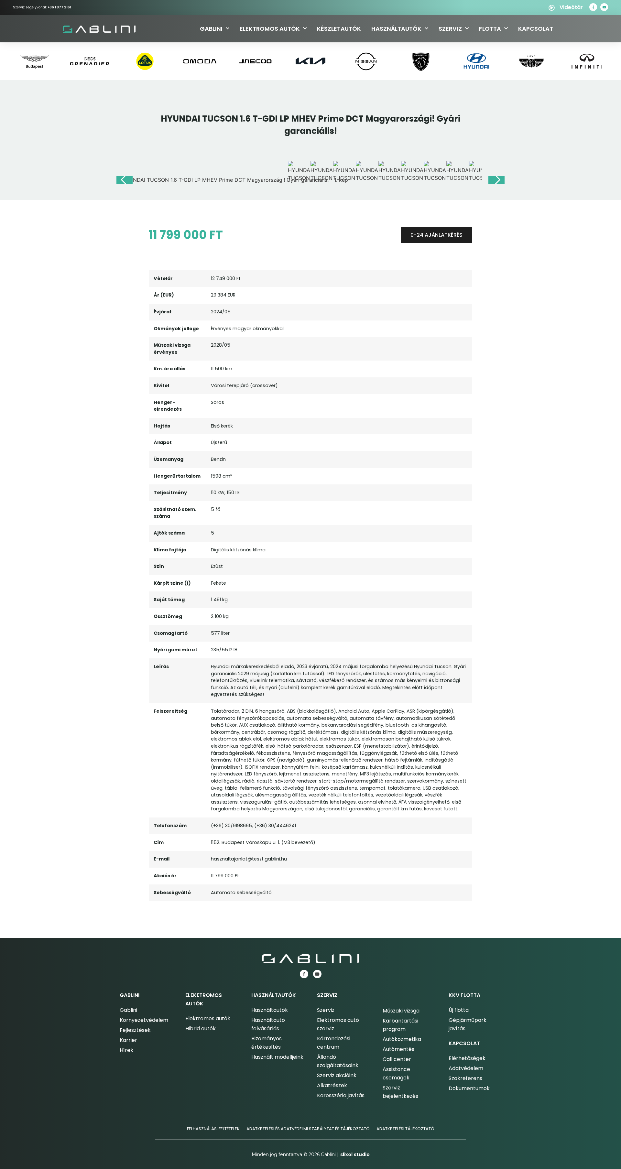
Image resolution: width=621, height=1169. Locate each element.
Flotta (490, 28)
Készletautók (339, 28)
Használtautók (396, 28)
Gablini (211, 28)
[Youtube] (604, 7)
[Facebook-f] (593, 7)
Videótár (571, 7)
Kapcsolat (535, 28)
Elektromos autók (270, 28)
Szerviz (450, 28)
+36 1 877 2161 (59, 7)
